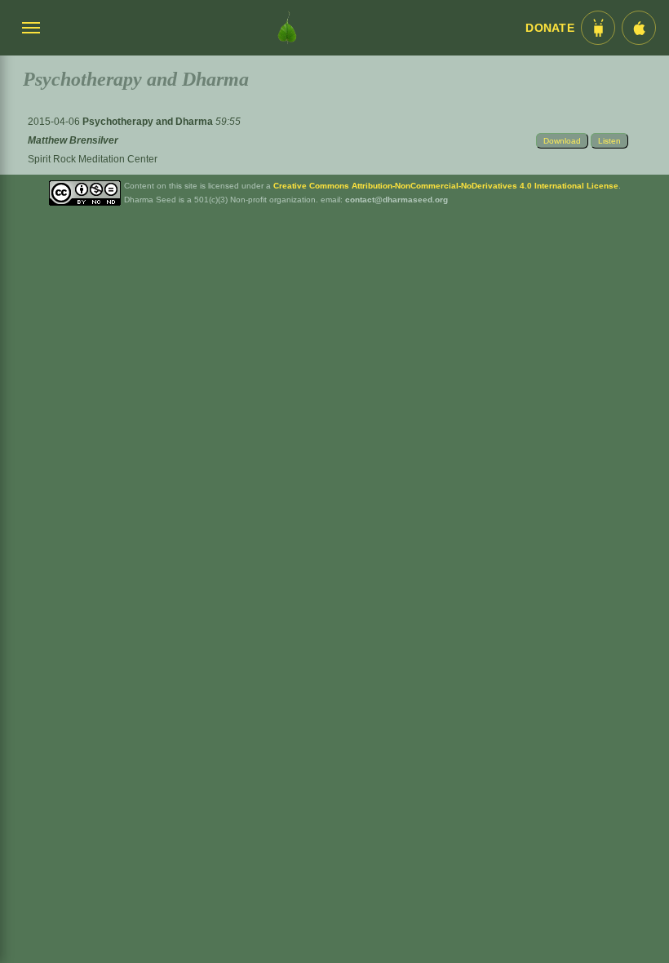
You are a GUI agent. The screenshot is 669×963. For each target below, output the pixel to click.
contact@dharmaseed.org (396, 199)
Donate (549, 28)
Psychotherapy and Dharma (148, 121)
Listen (609, 140)
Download (562, 140)
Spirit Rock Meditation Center (92, 159)
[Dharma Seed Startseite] (287, 28)
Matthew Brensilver (73, 140)
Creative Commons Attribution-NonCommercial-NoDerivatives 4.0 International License (445, 185)
